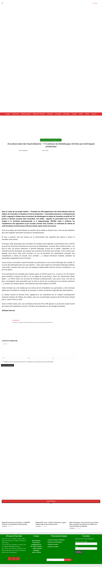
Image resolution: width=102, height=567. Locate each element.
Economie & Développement (51, 140)
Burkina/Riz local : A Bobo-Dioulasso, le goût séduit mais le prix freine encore (51, 523)
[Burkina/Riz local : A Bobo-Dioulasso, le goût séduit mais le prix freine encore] (51, 513)
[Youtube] (17, 324)
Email (76, 546)
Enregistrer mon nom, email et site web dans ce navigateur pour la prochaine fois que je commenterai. (28, 361)
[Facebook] (72, 150)
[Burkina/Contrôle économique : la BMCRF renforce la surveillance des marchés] (17, 513)
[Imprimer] (86, 150)
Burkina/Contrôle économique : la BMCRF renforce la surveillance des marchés (16, 523)
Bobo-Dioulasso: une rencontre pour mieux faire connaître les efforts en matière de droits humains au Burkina (83, 524)
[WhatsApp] (79, 150)
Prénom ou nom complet (81, 541)
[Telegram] (83, 150)
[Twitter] (76, 150)
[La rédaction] (7, 322)
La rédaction (24, 150)
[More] (90, 150)
